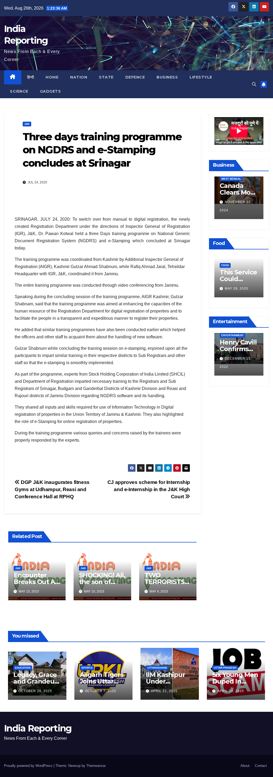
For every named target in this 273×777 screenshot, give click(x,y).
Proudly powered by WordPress (29, 766)
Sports (87, 667)
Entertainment (232, 335)
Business (167, 77)
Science (19, 91)
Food (225, 265)
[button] (254, 84)
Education (22, 667)
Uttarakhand (157, 667)
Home (52, 77)
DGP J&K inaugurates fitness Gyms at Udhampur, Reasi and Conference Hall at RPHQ (52, 489)
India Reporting (38, 728)
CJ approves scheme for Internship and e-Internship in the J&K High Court (148, 489)
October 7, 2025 (100, 691)
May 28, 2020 (236, 288)
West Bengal (231, 178)
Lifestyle (201, 77)
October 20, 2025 (35, 691)
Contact (261, 766)
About (245, 766)
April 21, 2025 (164, 691)
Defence (135, 77)
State (106, 77)
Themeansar (95, 766)
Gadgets (50, 91)
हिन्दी (30, 77)
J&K (27, 123)
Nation (78, 77)
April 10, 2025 (230, 691)
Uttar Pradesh (225, 667)
